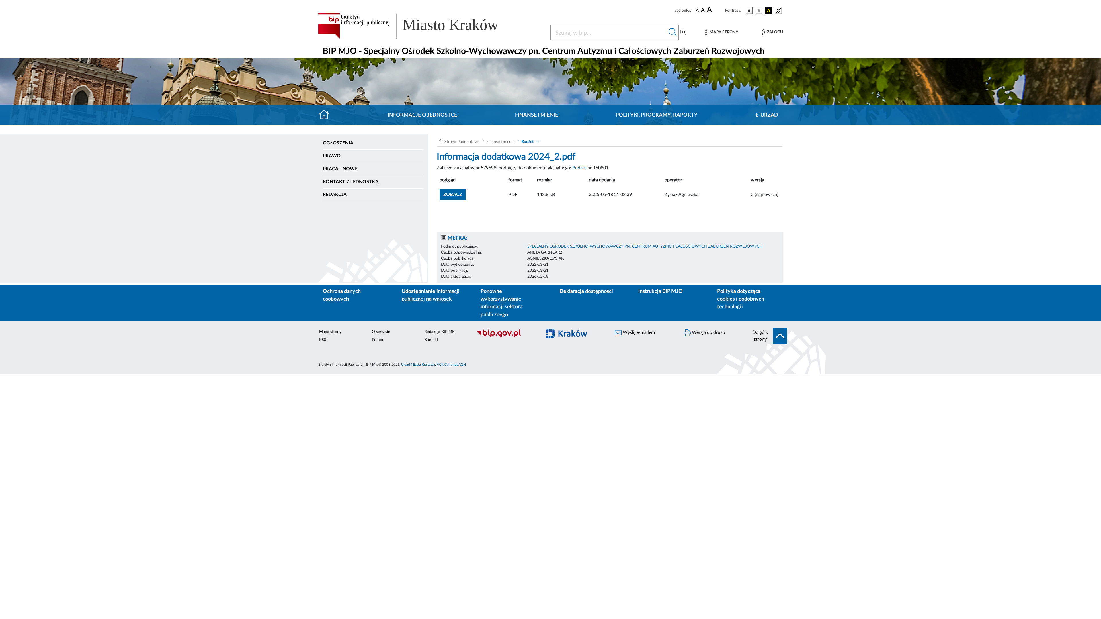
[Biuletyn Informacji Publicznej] (506, 336)
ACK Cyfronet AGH (451, 364)
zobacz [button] (454, 194)
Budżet (527, 142)
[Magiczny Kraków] (575, 337)
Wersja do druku (708, 332)
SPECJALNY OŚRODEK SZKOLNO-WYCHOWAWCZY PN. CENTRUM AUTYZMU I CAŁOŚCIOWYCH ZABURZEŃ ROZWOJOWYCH (644, 246)
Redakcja (335, 194)
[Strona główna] (326, 115)
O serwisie (381, 332)
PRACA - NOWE (340, 168)
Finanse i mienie (536, 115)
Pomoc (378, 340)
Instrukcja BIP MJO (660, 291)
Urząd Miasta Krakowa (418, 364)
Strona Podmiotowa (462, 142)
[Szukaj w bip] (673, 32)
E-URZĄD (767, 115)
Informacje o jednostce (422, 115)
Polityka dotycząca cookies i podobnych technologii (740, 299)
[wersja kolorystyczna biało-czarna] (759, 10)
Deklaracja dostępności (586, 291)
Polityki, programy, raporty (657, 115)
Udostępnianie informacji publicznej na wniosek (431, 295)
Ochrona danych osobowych (342, 295)
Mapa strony (330, 332)
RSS (322, 340)
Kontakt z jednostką (350, 181)
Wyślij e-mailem (638, 332)
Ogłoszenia (338, 143)
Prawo (332, 156)
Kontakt (431, 340)
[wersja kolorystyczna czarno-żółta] (768, 10)
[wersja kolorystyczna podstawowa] (749, 10)
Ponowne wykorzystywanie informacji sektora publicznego (501, 303)
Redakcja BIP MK (439, 332)
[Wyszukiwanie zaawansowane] (683, 33)
